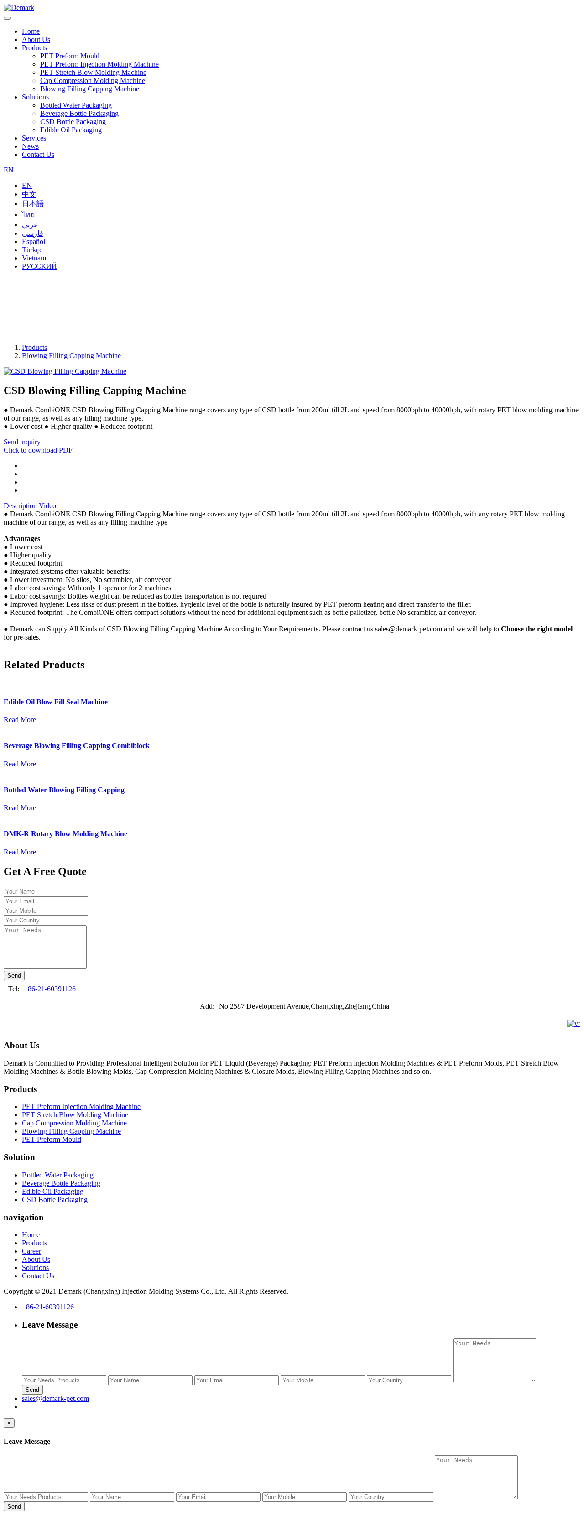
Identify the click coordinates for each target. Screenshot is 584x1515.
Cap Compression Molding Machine (92, 80)
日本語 (33, 204)
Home (31, 31)
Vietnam (34, 258)
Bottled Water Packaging (76, 105)
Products (34, 48)
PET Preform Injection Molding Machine (99, 64)
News (30, 146)
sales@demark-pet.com (55, 1398)
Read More (20, 720)
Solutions (35, 97)
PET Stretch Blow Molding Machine (93, 72)
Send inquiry (22, 442)
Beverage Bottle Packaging (79, 113)
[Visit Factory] (573, 1024)
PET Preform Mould (69, 56)
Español (33, 241)
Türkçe (32, 250)
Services (34, 138)
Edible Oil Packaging (71, 130)
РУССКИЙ (39, 266)
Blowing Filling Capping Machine (89, 89)
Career (31, 1251)
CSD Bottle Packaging (73, 121)
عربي (30, 225)
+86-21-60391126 (50, 989)
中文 (29, 194)
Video (47, 506)
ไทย (28, 215)
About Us (36, 39)
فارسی (32, 233)
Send (14, 975)
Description (20, 506)
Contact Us (38, 154)
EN (9, 170)
